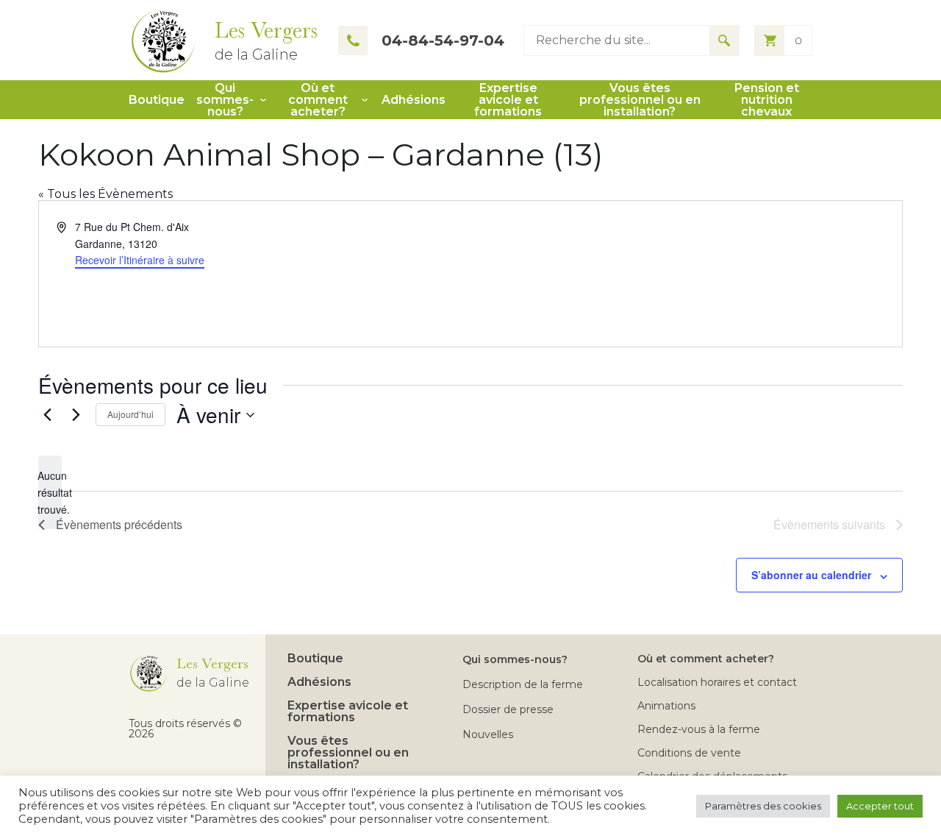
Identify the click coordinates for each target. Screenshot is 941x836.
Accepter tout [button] (880, 806)
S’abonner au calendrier (811, 574)
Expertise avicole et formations (508, 100)
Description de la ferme (522, 684)
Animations (666, 705)
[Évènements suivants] (76, 415)
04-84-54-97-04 (443, 40)
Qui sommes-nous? (225, 100)
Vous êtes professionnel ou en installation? (640, 100)
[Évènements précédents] (47, 415)
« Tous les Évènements (105, 194)
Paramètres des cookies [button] (763, 806)
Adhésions (414, 100)
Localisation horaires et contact (717, 682)
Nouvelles (487, 734)
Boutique (157, 100)
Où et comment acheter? (318, 100)
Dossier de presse (508, 709)
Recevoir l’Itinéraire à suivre (139, 259)
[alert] (50, 492)
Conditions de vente (689, 752)
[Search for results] (724, 40)
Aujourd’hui (130, 414)
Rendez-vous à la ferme (698, 729)
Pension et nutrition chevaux (766, 100)
